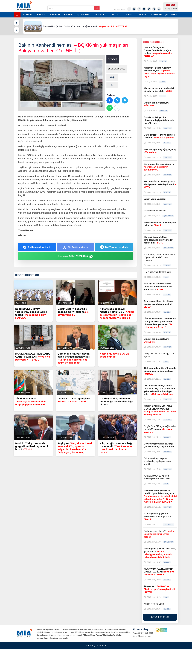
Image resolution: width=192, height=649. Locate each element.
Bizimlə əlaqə (119, 9)
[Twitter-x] (134, 9)
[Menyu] (17, 14)
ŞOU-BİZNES (171, 15)
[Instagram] (139, 9)
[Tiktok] (149, 9)
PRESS (129, 15)
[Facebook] (129, 9)
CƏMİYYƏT (55, 15)
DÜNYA (142, 15)
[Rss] (159, 9)
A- (112, 85)
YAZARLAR (156, 15)
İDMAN (115, 15)
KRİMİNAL (69, 15)
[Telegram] (154, 9)
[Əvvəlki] (16, 23)
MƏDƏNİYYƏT (100, 15)
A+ (112, 77)
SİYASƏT (41, 15)
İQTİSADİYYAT (84, 15)
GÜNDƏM (27, 15)
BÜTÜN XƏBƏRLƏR (160, 617)
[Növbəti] (16, 30)
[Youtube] (144, 9)
